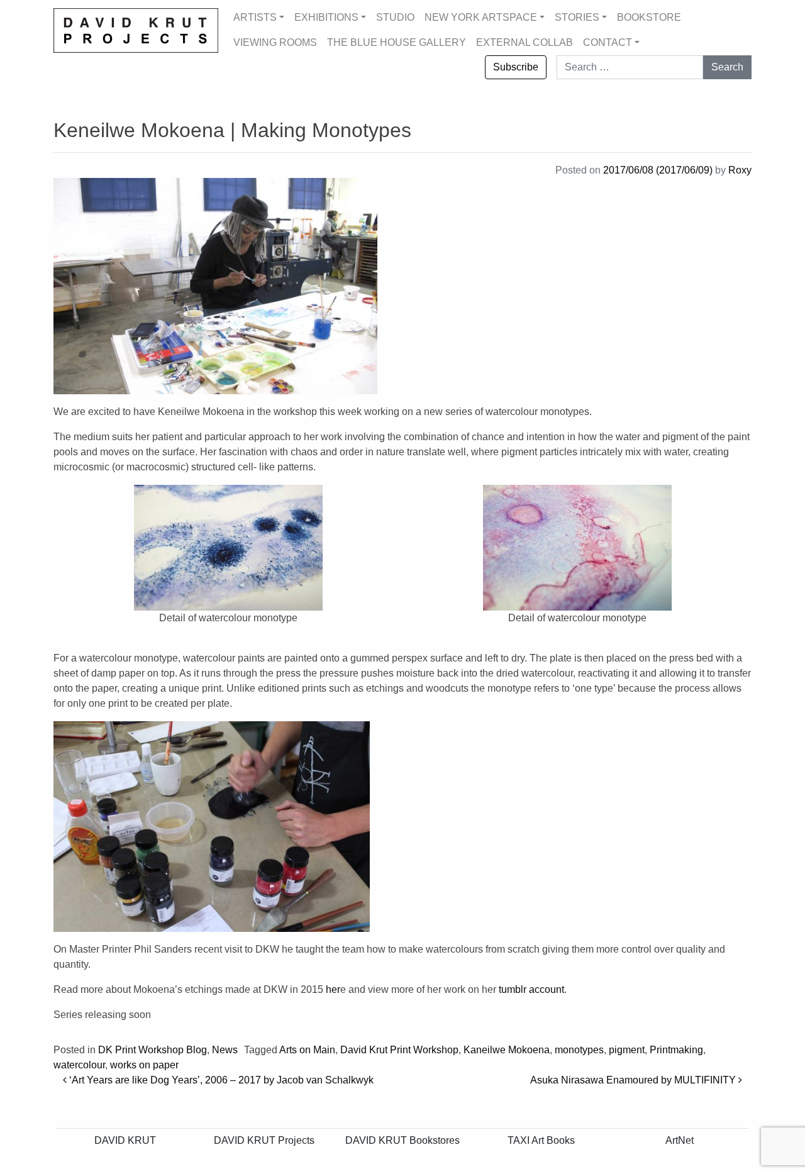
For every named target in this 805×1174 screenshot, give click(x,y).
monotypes (579, 1049)
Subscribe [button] (515, 67)
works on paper (144, 1065)
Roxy (740, 170)
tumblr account (531, 989)
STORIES (577, 17)
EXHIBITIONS (326, 17)
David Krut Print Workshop (399, 1049)
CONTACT (607, 42)
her (333, 989)
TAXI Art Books (541, 1140)
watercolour (79, 1065)
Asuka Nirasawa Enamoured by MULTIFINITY (634, 1080)
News (225, 1049)
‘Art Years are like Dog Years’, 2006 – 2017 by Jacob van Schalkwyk (220, 1080)
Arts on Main (307, 1049)
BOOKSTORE (649, 17)
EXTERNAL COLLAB (524, 42)
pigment (627, 1049)
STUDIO (395, 17)
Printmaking (676, 1049)
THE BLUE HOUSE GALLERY (396, 42)
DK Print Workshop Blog (152, 1049)
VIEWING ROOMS (275, 42)
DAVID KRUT (125, 1140)
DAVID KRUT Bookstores (402, 1140)
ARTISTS (255, 17)
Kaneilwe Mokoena (507, 1049)
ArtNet (679, 1140)
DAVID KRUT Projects (264, 1140)
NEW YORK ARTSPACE (481, 17)
